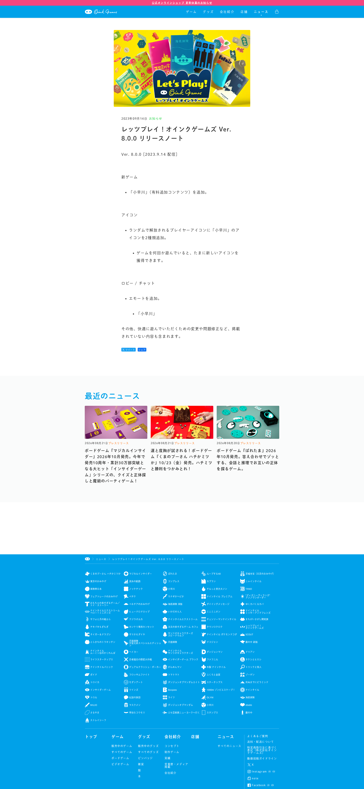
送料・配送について (260, 741)
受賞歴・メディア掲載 (176, 765)
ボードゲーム (120, 758)
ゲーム (191, 11)
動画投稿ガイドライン (262, 758)
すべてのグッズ (148, 752)
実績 (167, 758)
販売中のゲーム (121, 746)
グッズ (208, 11)
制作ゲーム (172, 752)
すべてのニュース (229, 746)
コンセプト (172, 746)
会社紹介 (227, 11)
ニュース (261, 11)
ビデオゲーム (120, 764)
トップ (91, 737)
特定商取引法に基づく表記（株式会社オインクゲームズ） (262, 750)
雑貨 (141, 764)
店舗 (244, 11)
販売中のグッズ (148, 746)
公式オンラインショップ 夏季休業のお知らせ (182, 3)
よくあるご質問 (257, 736)
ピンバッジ (145, 758)
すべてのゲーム (121, 752)
